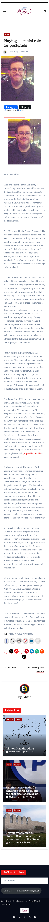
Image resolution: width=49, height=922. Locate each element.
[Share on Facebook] (6, 641)
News (7, 34)
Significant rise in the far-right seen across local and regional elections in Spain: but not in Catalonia (22, 792)
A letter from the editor (20, 748)
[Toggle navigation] (4, 11)
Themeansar (6, 904)
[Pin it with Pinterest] (25, 641)
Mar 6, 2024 (30, 751)
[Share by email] (38, 641)
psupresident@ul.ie (32, 453)
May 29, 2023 (31, 797)
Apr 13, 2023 (32, 842)
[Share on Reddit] (19, 641)
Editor (12, 51)
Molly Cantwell (15, 751)
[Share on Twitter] (13, 641)
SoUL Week (11, 667)
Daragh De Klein (16, 842)
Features (10, 719)
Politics (17, 765)
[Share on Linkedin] (31, 641)
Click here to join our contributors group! (21, 890)
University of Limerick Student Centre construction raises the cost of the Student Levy (23, 837)
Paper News (34, 901)
